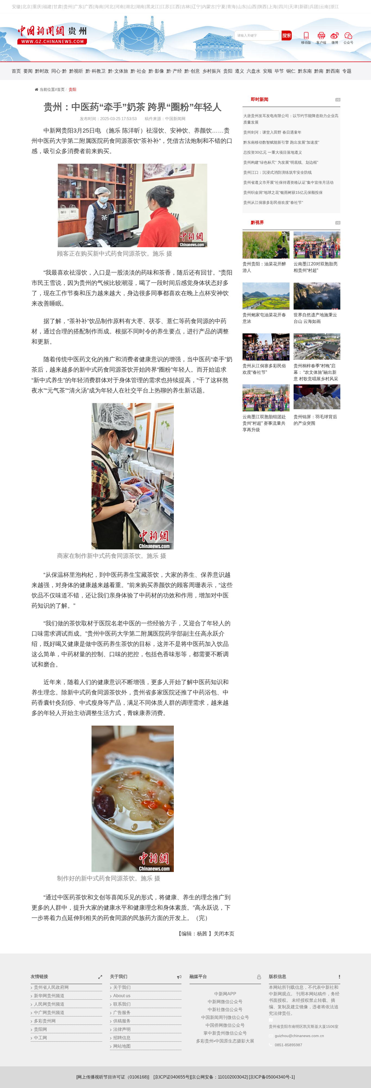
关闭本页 (224, 933)
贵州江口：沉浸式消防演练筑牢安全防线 (277, 172)
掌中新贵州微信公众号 (225, 1033)
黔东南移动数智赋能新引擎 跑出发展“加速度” (281, 142)
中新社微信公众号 (225, 1009)
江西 (175, 6)
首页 (16, 71)
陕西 (262, 6)
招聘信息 (122, 1037)
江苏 (165, 6)
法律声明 (122, 1029)
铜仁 (290, 71)
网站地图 (122, 1046)
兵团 (314, 6)
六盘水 (253, 71)
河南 (119, 6)
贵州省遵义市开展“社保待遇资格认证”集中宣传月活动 (288, 182)
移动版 (306, 34)
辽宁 (196, 6)
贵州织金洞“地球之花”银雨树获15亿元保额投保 (283, 192)
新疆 (303, 6)
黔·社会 (138, 71)
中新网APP (225, 994)
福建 (47, 6)
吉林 (185, 6)
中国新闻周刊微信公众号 (225, 1017)
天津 (293, 6)
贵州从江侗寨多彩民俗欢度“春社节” (273, 202)
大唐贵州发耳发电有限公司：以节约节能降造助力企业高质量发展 (290, 119)
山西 (252, 6)
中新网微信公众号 (225, 1001)
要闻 (28, 71)
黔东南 (305, 71)
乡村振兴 (211, 71)
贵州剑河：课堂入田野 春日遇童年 (272, 132)
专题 (346, 71)
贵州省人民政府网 (51, 987)
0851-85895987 (288, 1045)
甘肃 (57, 6)
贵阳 (227, 71)
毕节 (279, 71)
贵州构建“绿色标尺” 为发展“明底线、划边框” (280, 162)
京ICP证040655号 (172, 1077)
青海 (231, 6)
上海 (272, 6)
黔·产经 (174, 71)
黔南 (318, 71)
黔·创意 (192, 71)
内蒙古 (208, 6)
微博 (335, 34)
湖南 (140, 6)
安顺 (267, 71)
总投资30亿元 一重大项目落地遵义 (272, 152)
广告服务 (122, 1012)
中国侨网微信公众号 (225, 1025)
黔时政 (42, 71)
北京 (26, 6)
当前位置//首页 (52, 89)
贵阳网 (40, 1029)
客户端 (321, 34)
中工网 (40, 1037)
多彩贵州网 (45, 1021)
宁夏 (221, 6)
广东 (78, 6)
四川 (283, 6)
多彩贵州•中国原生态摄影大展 (225, 1041)
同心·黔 (59, 71)
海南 (99, 6)
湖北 (129, 6)
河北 (109, 6)
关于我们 (122, 987)
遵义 (239, 71)
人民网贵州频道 (49, 1004)
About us (121, 995)
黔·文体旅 (118, 71)
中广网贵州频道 (49, 1012)
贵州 (68, 6)
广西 (88, 6)
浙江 (334, 6)
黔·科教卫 (96, 71)
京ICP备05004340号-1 (272, 1077)
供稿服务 (122, 1021)
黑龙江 (152, 6)
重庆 (37, 6)
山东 (241, 6)
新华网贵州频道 (49, 995)
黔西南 (333, 71)
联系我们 (122, 1004)
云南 (324, 6)
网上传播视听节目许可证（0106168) (112, 1077)
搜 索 (287, 35)
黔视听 (76, 71)
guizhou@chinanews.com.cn (299, 1036)
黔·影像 (156, 71)
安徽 (16, 6)
